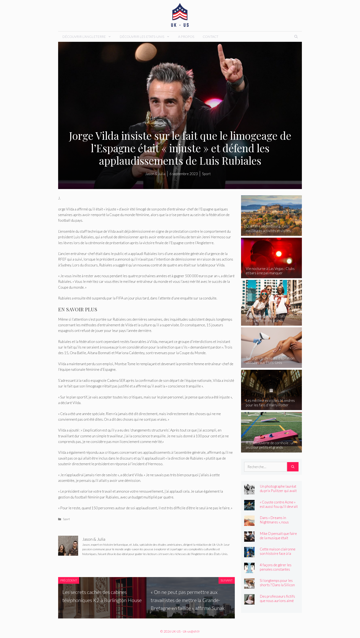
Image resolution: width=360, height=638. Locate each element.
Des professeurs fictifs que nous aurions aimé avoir (277, 600)
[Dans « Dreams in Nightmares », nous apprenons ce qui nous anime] (249, 523)
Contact (210, 36)
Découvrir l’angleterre (84, 36)
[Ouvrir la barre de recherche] (296, 36)
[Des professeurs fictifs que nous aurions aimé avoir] (249, 601)
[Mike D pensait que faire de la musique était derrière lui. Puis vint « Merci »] (249, 539)
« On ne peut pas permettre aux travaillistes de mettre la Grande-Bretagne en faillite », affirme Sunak (188, 600)
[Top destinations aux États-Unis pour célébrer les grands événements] (271, 322)
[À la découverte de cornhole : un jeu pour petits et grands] (271, 449)
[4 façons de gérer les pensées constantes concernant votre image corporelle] (249, 570)
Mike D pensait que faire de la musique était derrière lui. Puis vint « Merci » (278, 540)
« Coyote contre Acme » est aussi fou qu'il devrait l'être (279, 506)
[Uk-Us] (180, 15)
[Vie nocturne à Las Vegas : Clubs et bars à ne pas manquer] (271, 275)
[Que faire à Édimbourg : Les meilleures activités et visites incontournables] (271, 233)
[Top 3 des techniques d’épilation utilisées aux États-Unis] (271, 365)
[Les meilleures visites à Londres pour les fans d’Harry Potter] (271, 407)
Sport (66, 519)
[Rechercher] (293, 467)
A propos (186, 36)
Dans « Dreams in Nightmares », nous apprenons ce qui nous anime (277, 524)
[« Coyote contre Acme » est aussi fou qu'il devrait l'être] (249, 507)
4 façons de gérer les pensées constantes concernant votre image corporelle (278, 571)
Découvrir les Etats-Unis (142, 36)
